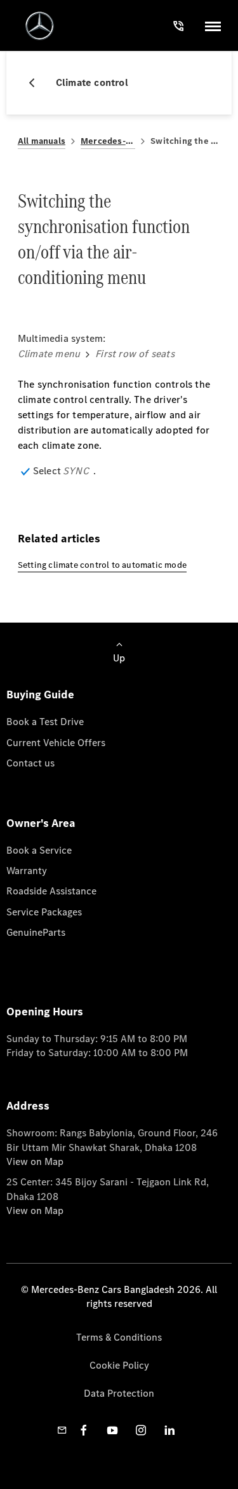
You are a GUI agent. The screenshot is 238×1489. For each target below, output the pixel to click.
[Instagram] (141, 1429)
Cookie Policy (119, 1365)
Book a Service (39, 850)
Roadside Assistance (51, 891)
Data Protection (119, 1393)
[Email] (62, 1429)
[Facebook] (83, 1429)
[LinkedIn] (169, 1429)
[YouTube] (112, 1429)
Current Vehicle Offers (55, 742)
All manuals (41, 141)
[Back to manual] (37, 83)
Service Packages (44, 912)
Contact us (30, 763)
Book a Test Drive (45, 721)
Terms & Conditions (119, 1337)
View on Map (34, 1161)
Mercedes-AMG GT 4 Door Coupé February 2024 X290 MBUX (108, 141)
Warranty (26, 870)
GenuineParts (35, 932)
